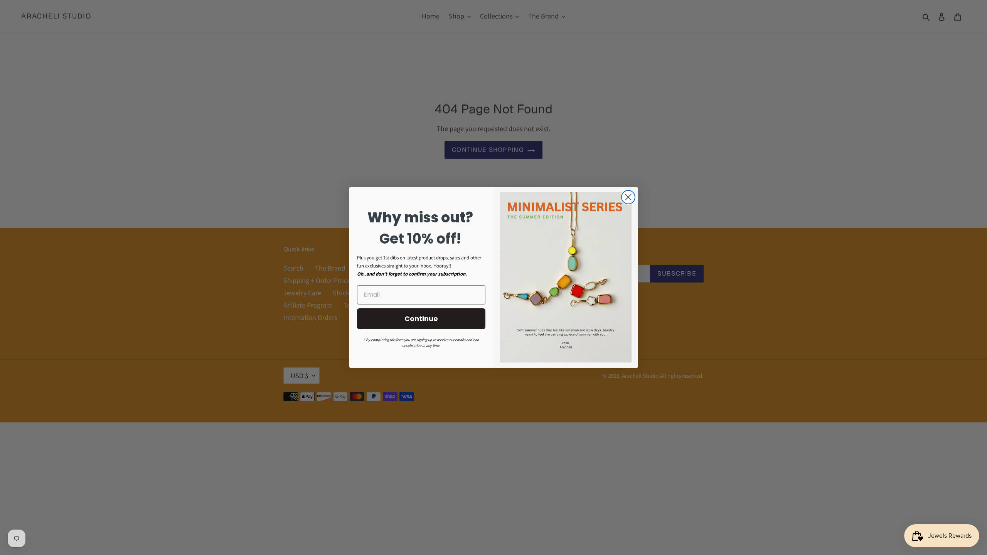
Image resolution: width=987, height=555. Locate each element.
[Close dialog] (628, 197)
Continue (421, 318)
